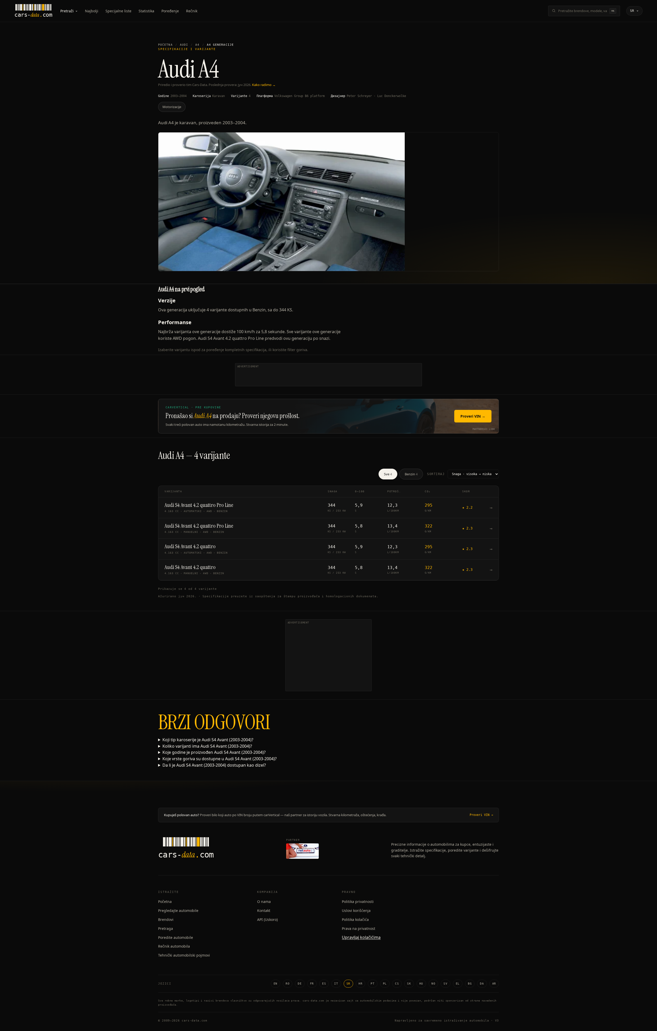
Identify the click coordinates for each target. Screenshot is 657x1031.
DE (300, 983)
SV (445, 983)
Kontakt (263, 910)
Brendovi (165, 919)
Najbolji (91, 10)
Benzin (411, 474)
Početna (165, 44)
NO (433, 983)
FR (312, 983)
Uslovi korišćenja (356, 910)
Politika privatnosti (358, 901)
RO (287, 983)
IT (336, 983)
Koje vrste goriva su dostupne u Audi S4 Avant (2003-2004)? (219, 759)
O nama (264, 901)
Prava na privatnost (358, 928)
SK (409, 983)
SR (348, 983)
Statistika (146, 10)
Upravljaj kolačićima (361, 937)
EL (458, 983)
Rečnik (191, 10)
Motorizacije (171, 106)
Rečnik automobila (174, 946)
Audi (184, 44)
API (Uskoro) (267, 919)
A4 (197, 44)
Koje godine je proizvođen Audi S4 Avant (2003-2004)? (214, 752)
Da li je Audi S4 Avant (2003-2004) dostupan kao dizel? (214, 765)
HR (360, 983)
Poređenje (170, 10)
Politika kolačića (355, 919)
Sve (388, 474)
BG (470, 983)
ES (324, 983)
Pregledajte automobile (178, 910)
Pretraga (165, 928)
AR (494, 983)
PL (385, 983)
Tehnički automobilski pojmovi (184, 955)
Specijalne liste (118, 10)
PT (372, 983)
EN (275, 983)
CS (397, 983)
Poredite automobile (175, 937)
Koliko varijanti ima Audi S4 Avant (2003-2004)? (207, 746)
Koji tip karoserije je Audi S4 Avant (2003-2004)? (207, 740)
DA (482, 983)
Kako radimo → (264, 84)
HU (421, 983)
